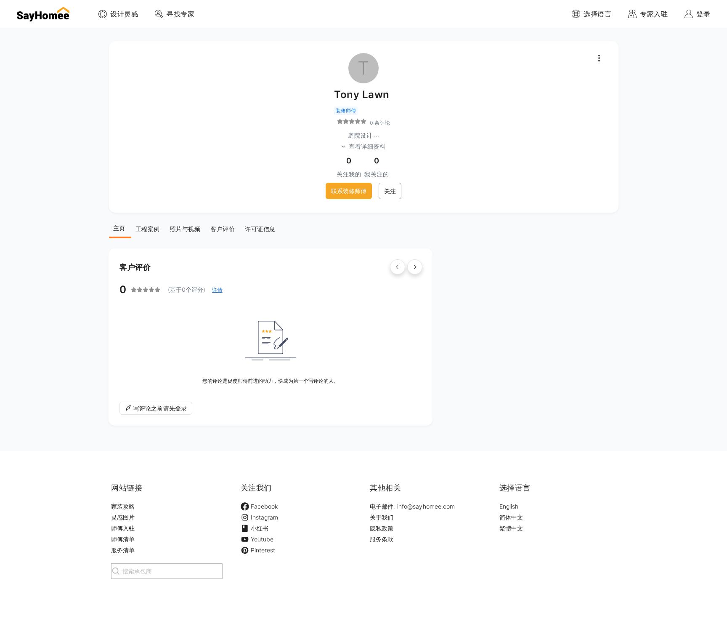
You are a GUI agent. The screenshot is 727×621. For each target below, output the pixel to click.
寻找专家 (180, 14)
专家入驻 (654, 14)
